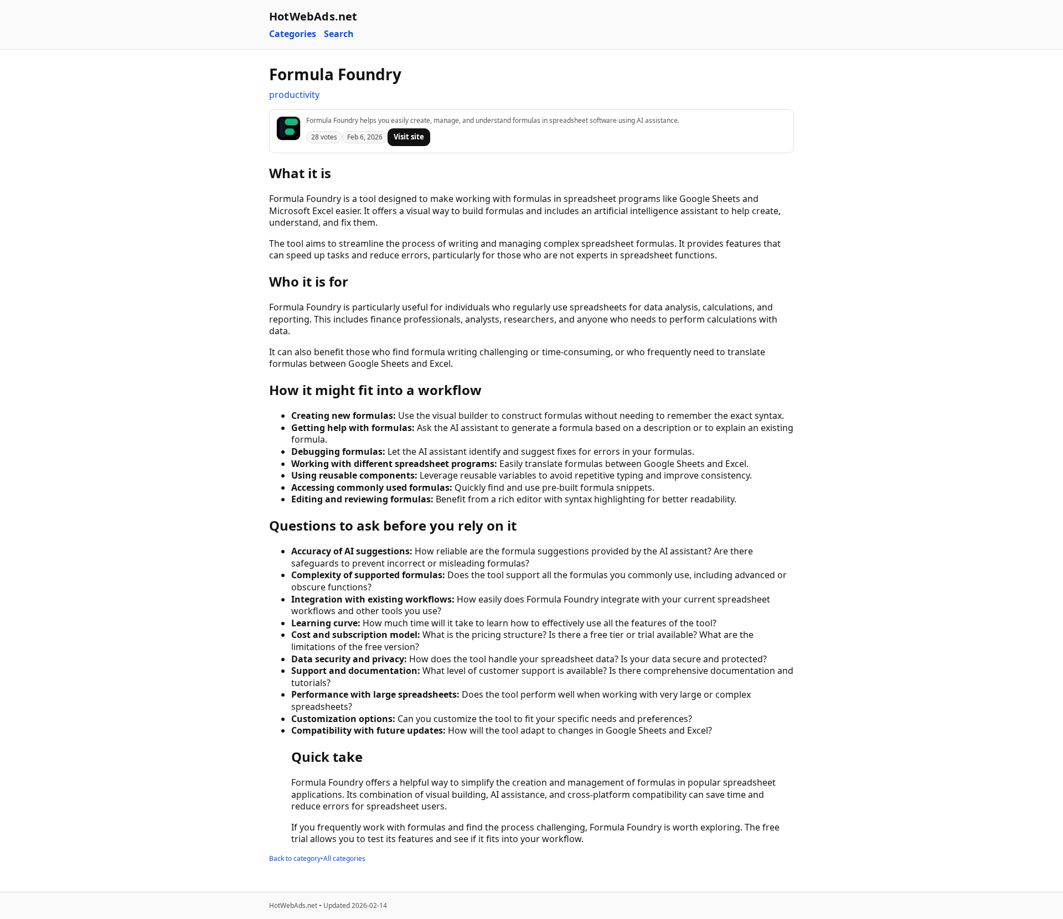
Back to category (295, 858)
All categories (344, 858)
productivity (294, 95)
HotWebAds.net (313, 16)
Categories (292, 34)
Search (339, 34)
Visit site (409, 137)
